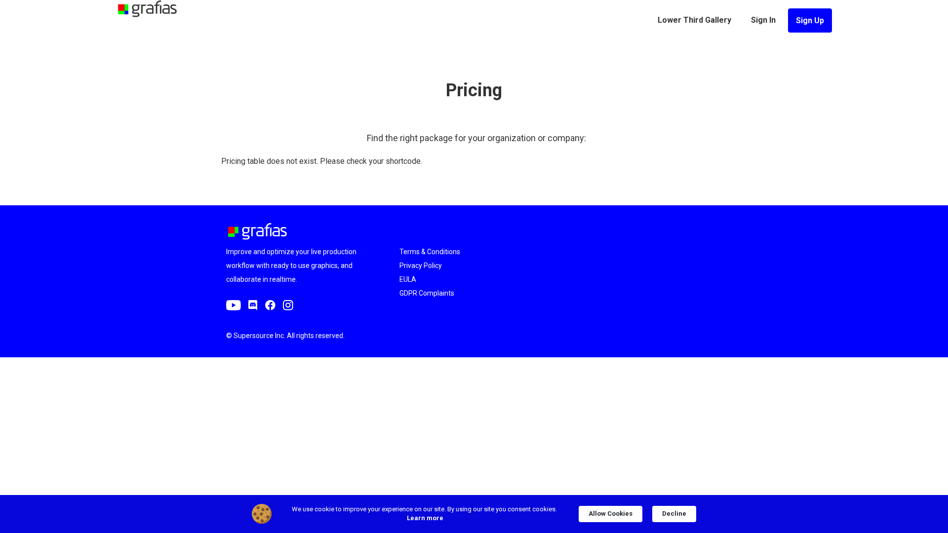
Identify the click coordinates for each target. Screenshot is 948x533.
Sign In (763, 20)
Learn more (425, 518)
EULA (407, 279)
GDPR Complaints (426, 293)
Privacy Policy (420, 265)
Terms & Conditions (429, 252)
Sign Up (810, 20)
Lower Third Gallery (694, 20)
